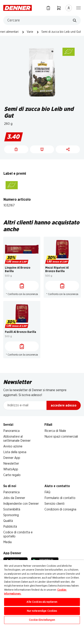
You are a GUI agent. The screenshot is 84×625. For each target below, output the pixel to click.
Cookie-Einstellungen (42, 620)
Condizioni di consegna (60, 509)
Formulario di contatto (59, 498)
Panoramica (11, 430)
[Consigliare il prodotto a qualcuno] (68, 149)
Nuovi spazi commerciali (61, 436)
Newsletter (11, 463)
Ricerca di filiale (55, 430)
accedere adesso (63, 405)
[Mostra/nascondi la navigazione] (78, 7)
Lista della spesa (14, 452)
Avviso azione (12, 446)
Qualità (8, 521)
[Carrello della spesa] (59, 7)
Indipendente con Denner (21, 503)
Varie (30, 31)
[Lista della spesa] (48, 7)
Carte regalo (12, 475)
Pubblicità (10, 526)
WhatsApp (10, 469)
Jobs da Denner (14, 498)
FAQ (47, 492)
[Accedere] (68, 8)
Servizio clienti (54, 503)
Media (7, 542)
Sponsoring (11, 515)
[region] (42, 592)
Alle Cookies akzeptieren (42, 602)
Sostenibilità (11, 509)
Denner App (11, 457)
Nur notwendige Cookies (42, 611)
